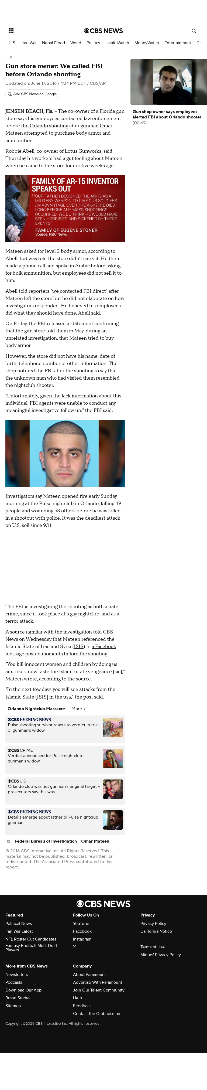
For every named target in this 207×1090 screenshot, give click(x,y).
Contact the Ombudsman (96, 1013)
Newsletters (16, 974)
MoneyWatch (146, 43)
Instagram (82, 939)
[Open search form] (193, 31)
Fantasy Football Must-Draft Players (31, 947)
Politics (93, 43)
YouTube (81, 923)
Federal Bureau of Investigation (46, 841)
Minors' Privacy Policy (160, 955)
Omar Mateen (95, 841)
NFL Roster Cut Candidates (30, 939)
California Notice (156, 931)
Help (77, 998)
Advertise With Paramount (97, 982)
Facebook (82, 931)
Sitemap (13, 1006)
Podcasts (13, 982)
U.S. (12, 43)
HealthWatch (117, 43)
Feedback (82, 1006)
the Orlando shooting (44, 126)
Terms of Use (152, 947)
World (75, 43)
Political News (18, 923)
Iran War (29, 43)
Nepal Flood (53, 43)
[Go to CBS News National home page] (103, 30)
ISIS (79, 646)
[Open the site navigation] (40, 30)
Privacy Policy (153, 923)
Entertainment (177, 43)
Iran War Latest (19, 931)
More (77, 708)
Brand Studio (17, 998)
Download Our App (23, 990)
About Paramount (89, 974)
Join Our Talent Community (99, 990)
